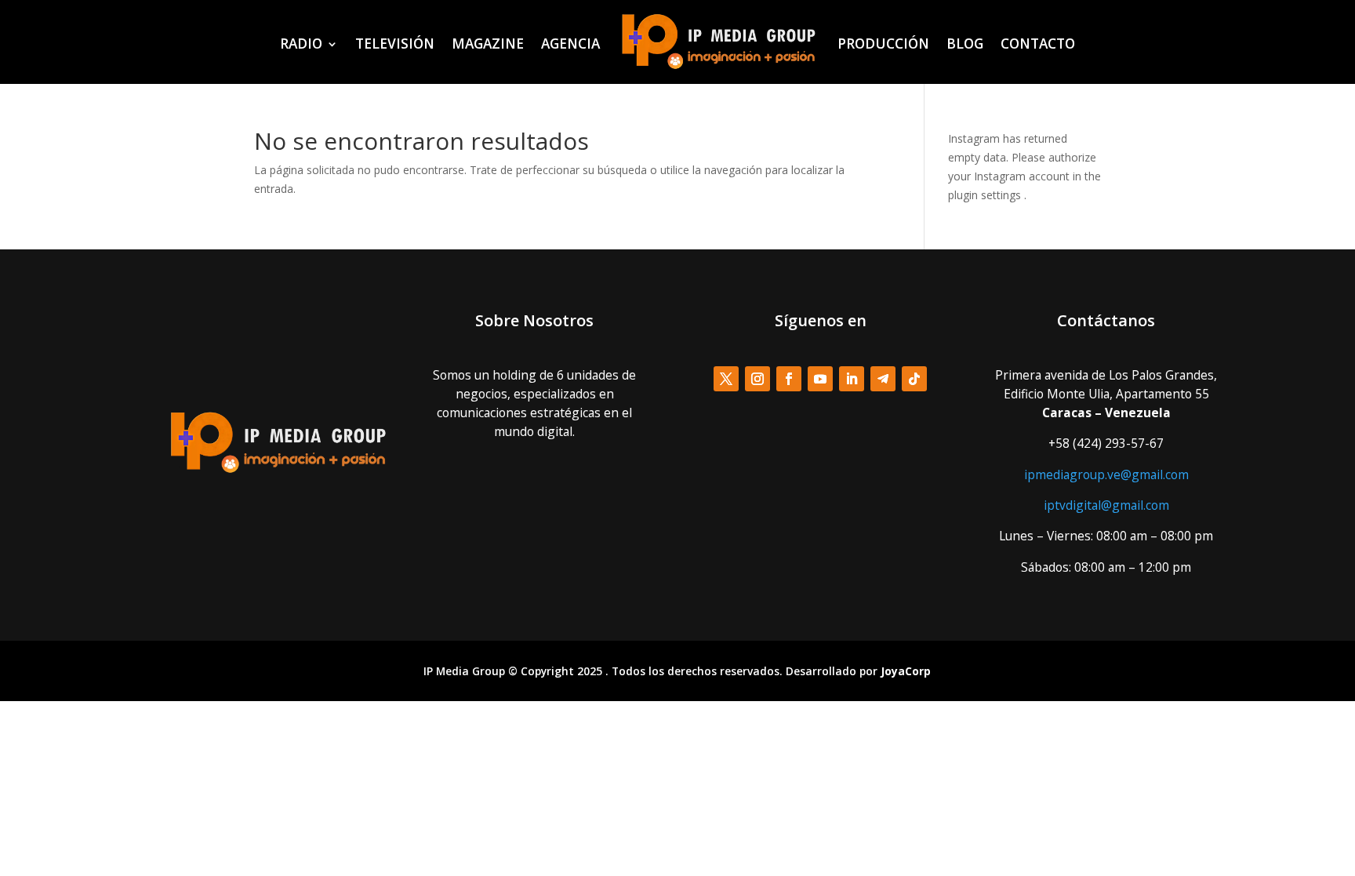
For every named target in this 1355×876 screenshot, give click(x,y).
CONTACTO (1038, 44)
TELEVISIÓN (394, 44)
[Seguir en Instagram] (757, 378)
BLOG (964, 44)
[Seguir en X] (726, 378)
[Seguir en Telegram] (882, 378)
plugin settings (986, 194)
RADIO (301, 44)
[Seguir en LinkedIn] (851, 378)
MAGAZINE (488, 44)
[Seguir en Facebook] (788, 378)
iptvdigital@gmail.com (1106, 505)
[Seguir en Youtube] (820, 378)
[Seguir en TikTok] (914, 378)
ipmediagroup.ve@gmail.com (1106, 474)
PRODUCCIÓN (883, 44)
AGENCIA (570, 44)
